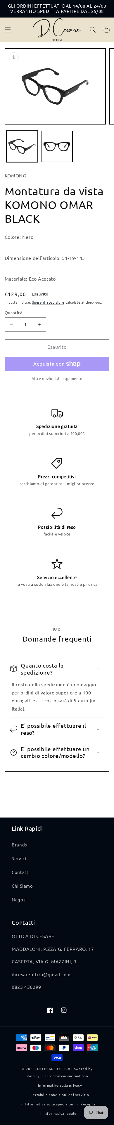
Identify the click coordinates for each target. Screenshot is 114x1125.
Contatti (21, 872)
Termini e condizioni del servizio (60, 1094)
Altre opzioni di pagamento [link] (57, 378)
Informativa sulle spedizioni (50, 1104)
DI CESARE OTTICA (53, 1068)
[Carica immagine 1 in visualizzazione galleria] (22, 147)
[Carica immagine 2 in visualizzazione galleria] (57, 147)
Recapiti (87, 1104)
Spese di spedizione (48, 302)
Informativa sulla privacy (60, 1085)
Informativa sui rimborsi (66, 1076)
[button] (7, 29)
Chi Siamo (22, 886)
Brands (19, 844)
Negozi (19, 899)
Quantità (13, 312)
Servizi (19, 858)
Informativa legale (60, 1113)
